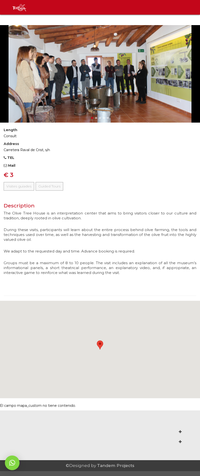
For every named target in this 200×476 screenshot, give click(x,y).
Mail (11, 165)
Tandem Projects (115, 465)
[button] (12, 463)
